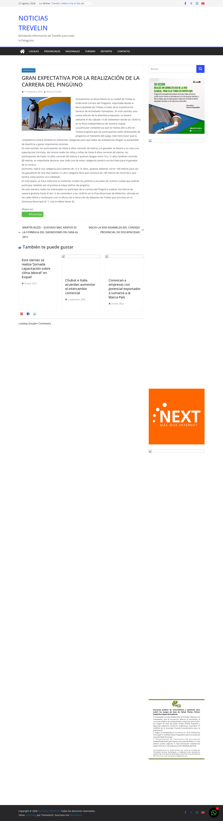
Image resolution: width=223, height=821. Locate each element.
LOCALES (34, 51)
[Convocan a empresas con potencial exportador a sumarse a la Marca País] (124, 257)
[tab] (22, 315)
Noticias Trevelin (54, 91)
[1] (213, 814)
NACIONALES (72, 51)
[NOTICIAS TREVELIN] (22, 51)
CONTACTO (123, 51)
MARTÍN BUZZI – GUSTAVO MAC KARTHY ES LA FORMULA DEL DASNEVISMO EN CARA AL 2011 (50, 232)
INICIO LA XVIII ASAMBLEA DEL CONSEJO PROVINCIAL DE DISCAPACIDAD (114, 230)
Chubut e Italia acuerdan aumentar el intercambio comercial (80, 286)
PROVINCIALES (52, 51)
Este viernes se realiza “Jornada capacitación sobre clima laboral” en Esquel (36, 268)
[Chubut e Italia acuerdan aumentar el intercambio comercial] (81, 257)
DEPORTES (106, 51)
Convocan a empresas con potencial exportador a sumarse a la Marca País (125, 288)
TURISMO (90, 51)
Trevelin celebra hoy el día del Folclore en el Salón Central (67, 5)
